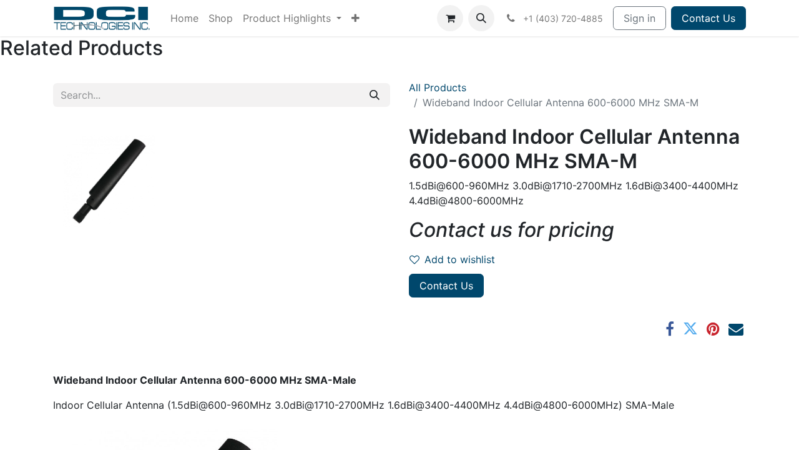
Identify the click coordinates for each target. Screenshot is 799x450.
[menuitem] (184, 18)
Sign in (639, 18)
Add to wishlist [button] (459, 259)
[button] (481, 18)
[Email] (735, 328)
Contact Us (708, 18)
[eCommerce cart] (450, 18)
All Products (437, 87)
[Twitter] (690, 328)
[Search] (374, 95)
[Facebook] (669, 328)
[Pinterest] (713, 328)
